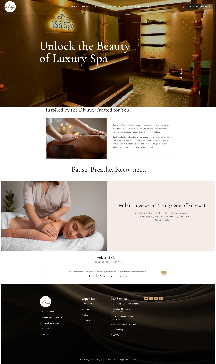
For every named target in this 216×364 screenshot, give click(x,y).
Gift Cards (117, 335)
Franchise (127, 7)
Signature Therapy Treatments (126, 304)
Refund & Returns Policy (52, 317)
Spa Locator (114, 7)
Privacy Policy (48, 311)
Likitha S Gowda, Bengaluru (108, 276)
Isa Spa (114, 359)
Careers (45, 334)
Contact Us (47, 328)
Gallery (87, 309)
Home (66, 7)
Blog (86, 315)
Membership (100, 7)
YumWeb (132, 359)
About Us (75, 7)
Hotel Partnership (143, 7)
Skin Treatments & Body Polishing (123, 318)
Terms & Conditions (50, 323)
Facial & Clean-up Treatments (125, 324)
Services (86, 7)
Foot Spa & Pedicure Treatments (121, 310)
